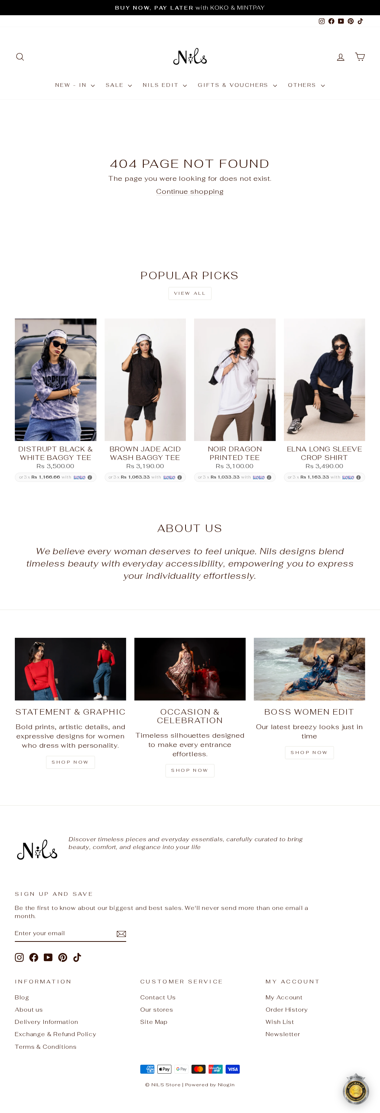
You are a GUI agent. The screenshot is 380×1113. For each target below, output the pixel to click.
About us (29, 1009)
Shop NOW (190, 770)
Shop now (309, 752)
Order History (287, 1009)
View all (190, 293)
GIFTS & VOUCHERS (234, 85)
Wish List (280, 1021)
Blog (22, 997)
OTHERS (303, 85)
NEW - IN (72, 85)
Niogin (226, 1084)
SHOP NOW (70, 762)
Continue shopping (190, 191)
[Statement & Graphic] (70, 669)
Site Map (154, 1021)
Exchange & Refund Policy (55, 1034)
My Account (284, 997)
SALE (116, 85)
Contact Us (158, 997)
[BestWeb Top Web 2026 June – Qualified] (356, 1089)
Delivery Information (46, 1021)
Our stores (156, 1009)
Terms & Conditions (46, 1046)
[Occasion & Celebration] (190, 669)
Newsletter (283, 1034)
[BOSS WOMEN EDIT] (309, 669)
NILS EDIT (162, 85)
